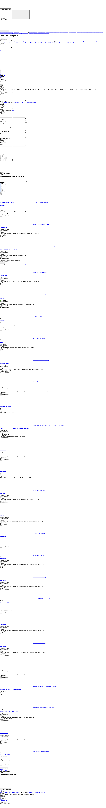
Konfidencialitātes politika (15, 792)
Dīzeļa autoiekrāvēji (42, 32)
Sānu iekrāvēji (16, 33)
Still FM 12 (2, 783)
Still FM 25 (2, 785)
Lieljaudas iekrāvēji (90, 32)
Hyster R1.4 (3, 342)
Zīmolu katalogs (42, 792)
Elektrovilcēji (31, 33)
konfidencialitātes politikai (16, 264)
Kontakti (9, 787)
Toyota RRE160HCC (5, 754)
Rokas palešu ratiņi (46, 33)
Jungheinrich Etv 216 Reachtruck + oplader (11, 689)
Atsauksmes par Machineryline (33, 792)
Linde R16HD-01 (4, 733)
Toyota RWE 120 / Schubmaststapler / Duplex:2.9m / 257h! (14, 428)
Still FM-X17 (3, 385)
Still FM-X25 (3, 668)
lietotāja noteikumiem (27, 264)
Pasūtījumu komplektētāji (24, 33)
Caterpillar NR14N (4, 227)
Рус (2, 790)
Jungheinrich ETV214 (5, 406)
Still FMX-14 (3, 298)
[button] (53, 25)
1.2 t (1, 115)
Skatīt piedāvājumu (4, 768)
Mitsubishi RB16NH (5, 363)
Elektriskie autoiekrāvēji (51, 32)
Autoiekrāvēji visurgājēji (8, 33)
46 (3, 770)
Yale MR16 (2, 205)
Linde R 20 (2, 784)
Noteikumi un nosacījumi (5, 792)
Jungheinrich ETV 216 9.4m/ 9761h (9, 711)
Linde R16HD (3, 275)
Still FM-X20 (3, 471)
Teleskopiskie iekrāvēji (33, 32)
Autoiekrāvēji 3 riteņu (64, 32)
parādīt (1, 172)
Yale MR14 (2, 320)
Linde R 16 (2, 780)
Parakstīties (2, 262)
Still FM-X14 (3, 515)
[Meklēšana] (21, 14)
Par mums (2, 787)
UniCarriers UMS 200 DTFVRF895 (8, 249)
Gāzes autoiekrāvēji (72, 32)
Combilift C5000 (3, 782)
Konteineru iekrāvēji (38, 33)
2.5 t (3, 115)
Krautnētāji (58, 32)
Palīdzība (6, 787)
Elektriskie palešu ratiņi (81, 32)
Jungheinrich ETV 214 (5, 602)
